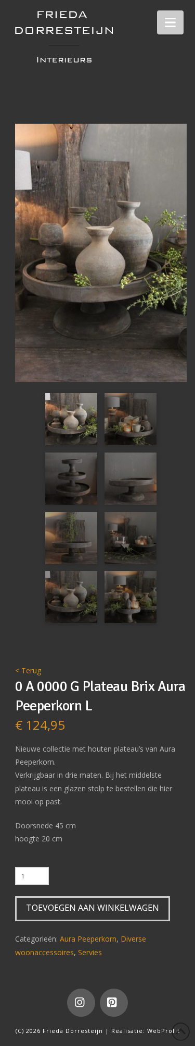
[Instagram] (81, 1003)
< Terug (28, 670)
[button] (170, 22)
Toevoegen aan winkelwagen (92, 907)
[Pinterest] (114, 1003)
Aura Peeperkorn (88, 939)
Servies (90, 952)
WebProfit (163, 1031)
